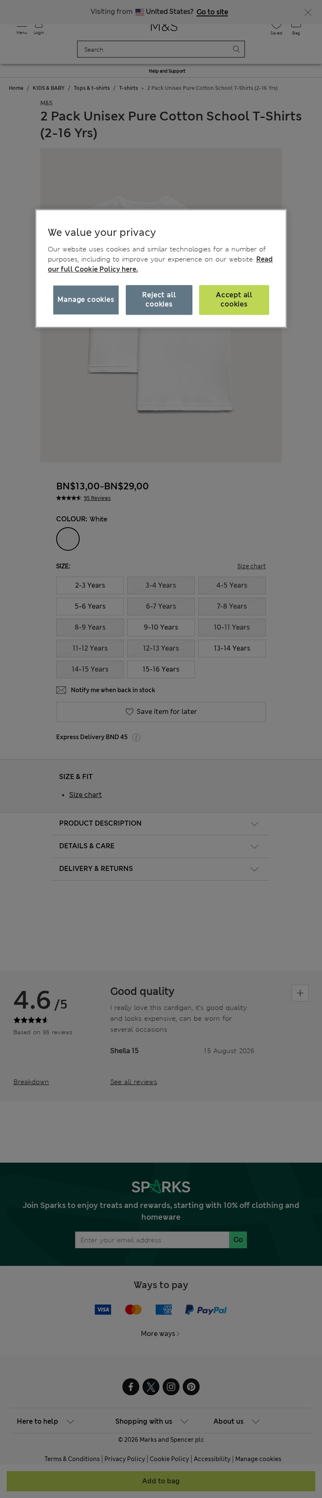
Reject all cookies (159, 299)
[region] (161, 268)
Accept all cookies (234, 299)
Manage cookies (85, 299)
